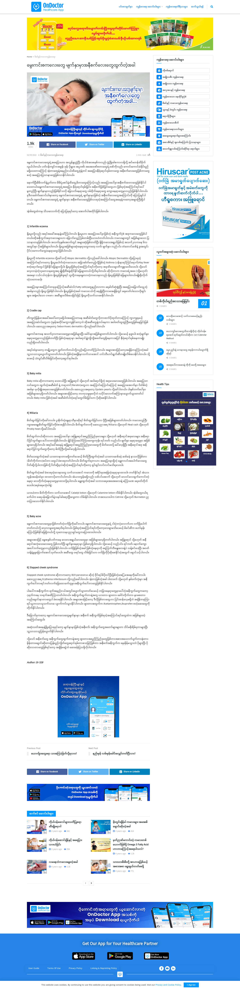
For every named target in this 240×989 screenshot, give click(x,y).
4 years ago (120, 853)
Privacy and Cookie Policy (168, 985)
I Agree (191, 985)
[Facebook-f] (161, 968)
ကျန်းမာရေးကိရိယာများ (177, 6)
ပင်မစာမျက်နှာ (126, 6)
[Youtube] (167, 968)
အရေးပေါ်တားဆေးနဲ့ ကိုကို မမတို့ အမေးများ (186, 365)
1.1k (68, 866)
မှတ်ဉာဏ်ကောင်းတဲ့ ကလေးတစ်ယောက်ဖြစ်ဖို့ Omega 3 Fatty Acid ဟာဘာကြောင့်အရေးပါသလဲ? (131, 844)
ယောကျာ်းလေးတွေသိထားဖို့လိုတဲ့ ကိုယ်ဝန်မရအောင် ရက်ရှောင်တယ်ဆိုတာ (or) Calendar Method (186, 335)
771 (132, 871)
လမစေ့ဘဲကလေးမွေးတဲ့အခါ (63, 862)
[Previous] (85, 883)
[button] (180, 234)
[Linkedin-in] (173, 968)
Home (29, 56)
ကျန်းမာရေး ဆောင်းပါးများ (148, 6)
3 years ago (56, 831)
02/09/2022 (31, 155)
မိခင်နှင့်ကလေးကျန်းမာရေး (45, 56)
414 (132, 831)
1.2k (132, 853)
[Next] (91, 883)
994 (68, 849)
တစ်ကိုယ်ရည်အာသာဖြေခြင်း (173, 301)
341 (68, 831)
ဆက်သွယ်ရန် (197, 6)
